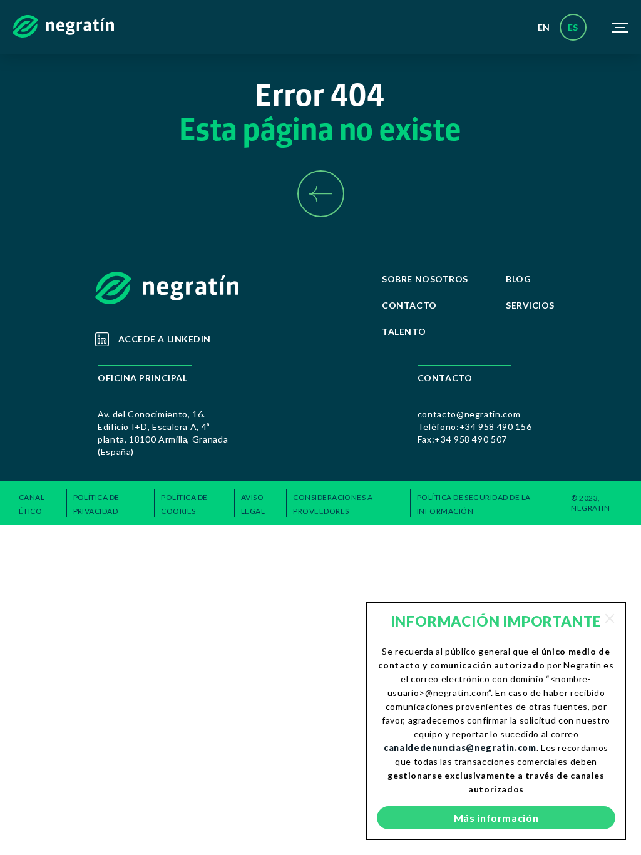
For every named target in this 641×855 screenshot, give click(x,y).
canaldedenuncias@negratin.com (460, 747)
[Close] (609, 618)
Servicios (530, 305)
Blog (518, 279)
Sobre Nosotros (425, 279)
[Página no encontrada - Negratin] (63, 27)
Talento (404, 331)
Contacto (409, 305)
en (544, 27)
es (573, 27)
